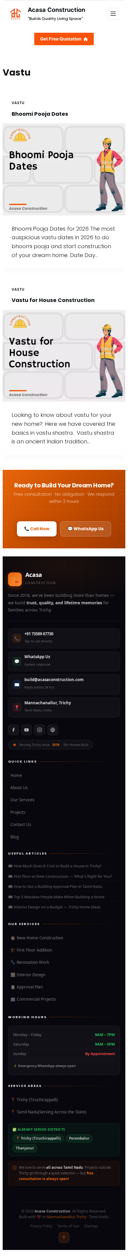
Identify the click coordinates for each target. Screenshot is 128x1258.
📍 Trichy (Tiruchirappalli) (34, 1099)
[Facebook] (13, 730)
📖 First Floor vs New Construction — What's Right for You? (60, 876)
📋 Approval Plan (26, 987)
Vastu (18, 102)
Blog (14, 837)
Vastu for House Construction (53, 300)
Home (16, 775)
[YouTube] (26, 730)
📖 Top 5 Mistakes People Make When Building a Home (56, 896)
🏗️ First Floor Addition (31, 950)
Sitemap (91, 1226)
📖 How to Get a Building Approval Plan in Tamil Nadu (55, 886)
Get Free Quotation (60, 39)
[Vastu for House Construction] (64, 356)
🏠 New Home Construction (36, 938)
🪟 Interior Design (27, 974)
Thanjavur (25, 1148)
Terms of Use (68, 1226)
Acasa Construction (56, 9)
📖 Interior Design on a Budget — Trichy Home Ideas (54, 907)
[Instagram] (39, 730)
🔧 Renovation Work (29, 962)
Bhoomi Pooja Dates (40, 114)
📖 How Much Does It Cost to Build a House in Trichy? (54, 866)
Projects (17, 812)
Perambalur (79, 1138)
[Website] (52, 730)
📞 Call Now (36, 529)
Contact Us (20, 824)
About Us (19, 787)
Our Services (22, 799)
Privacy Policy (41, 1226)
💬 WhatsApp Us (86, 529)
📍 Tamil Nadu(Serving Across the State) (48, 1112)
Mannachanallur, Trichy (66, 1216)
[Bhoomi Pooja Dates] (64, 169)
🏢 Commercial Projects (33, 999)
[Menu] (113, 14)
